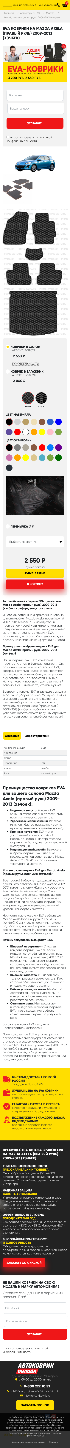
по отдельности (25, 364)
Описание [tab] (12, 736)
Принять (53, 1442)
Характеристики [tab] (37, 736)
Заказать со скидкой (24, 1263)
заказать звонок (35, 1405)
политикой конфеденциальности (29, 139)
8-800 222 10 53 (37, 1386)
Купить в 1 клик (35, 573)
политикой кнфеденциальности (25, 1350)
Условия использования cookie (28, 1442)
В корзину (35, 584)
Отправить (35, 123)
